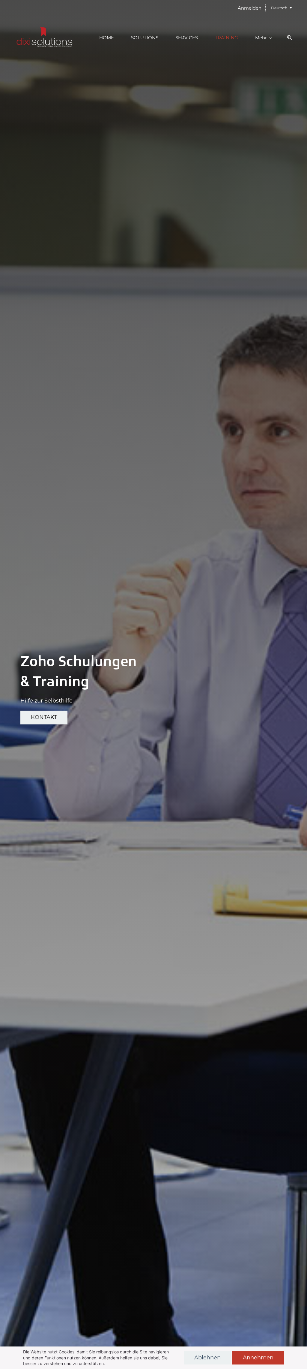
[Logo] (45, 38)
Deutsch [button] (279, 7)
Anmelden (249, 8)
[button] (287, 37)
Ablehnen (207, 1357)
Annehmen (258, 1357)
